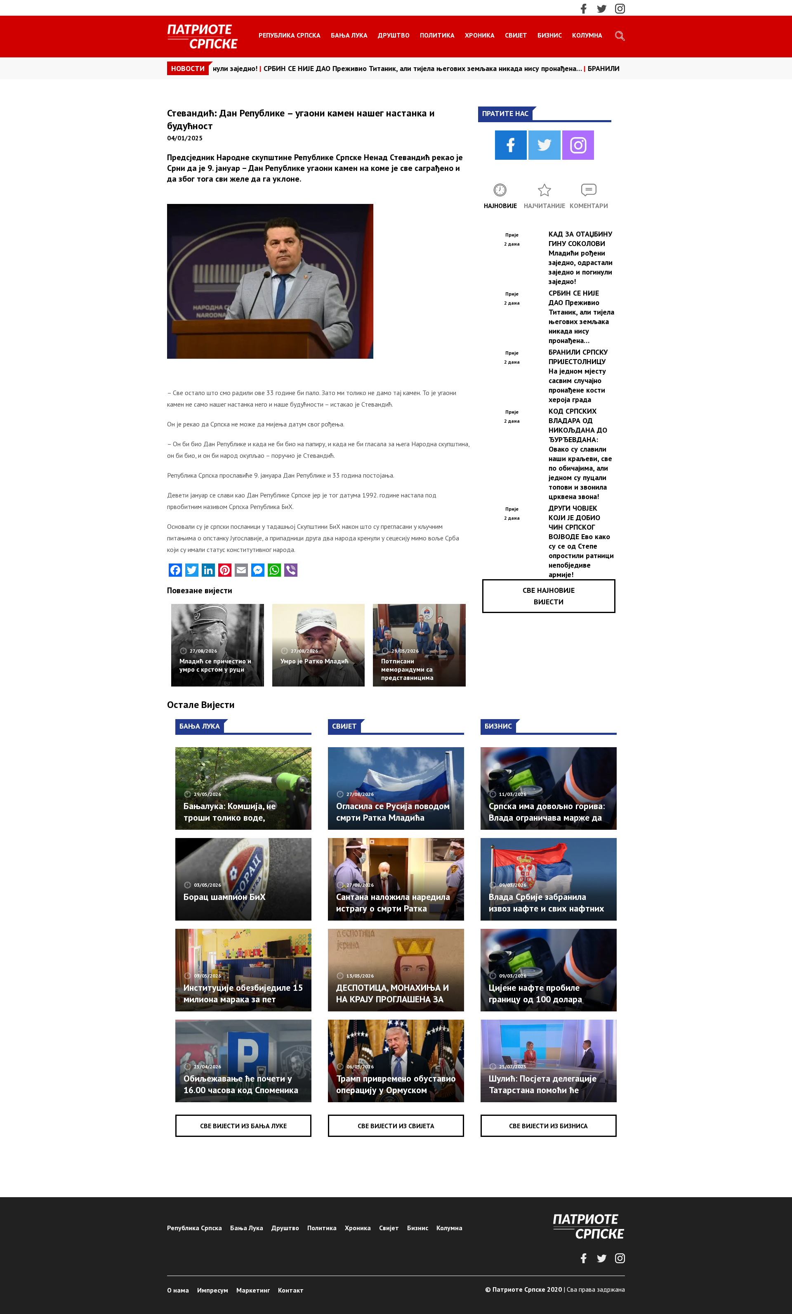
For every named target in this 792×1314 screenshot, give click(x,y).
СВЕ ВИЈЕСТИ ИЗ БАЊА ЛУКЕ (243, 1126)
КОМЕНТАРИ (589, 205)
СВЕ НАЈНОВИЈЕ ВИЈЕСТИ (549, 595)
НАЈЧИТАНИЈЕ (544, 205)
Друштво (394, 35)
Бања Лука (349, 35)
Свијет (516, 35)
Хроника (480, 35)
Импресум (212, 1290)
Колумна (587, 35)
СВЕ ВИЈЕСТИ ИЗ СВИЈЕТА (396, 1126)
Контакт (291, 1290)
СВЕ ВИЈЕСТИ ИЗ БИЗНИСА (548, 1126)
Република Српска (290, 35)
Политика (437, 35)
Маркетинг (253, 1290)
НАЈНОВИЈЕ (500, 205)
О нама (178, 1290)
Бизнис (549, 35)
